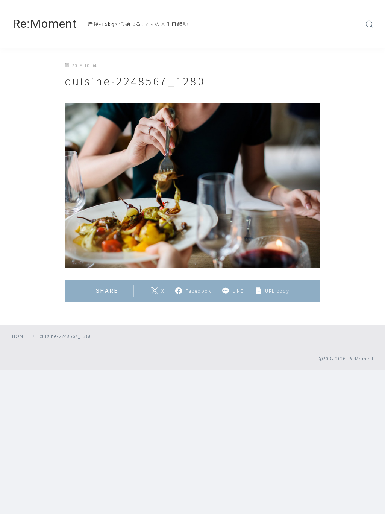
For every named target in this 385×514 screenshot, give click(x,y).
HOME (19, 336)
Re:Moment (44, 23)
